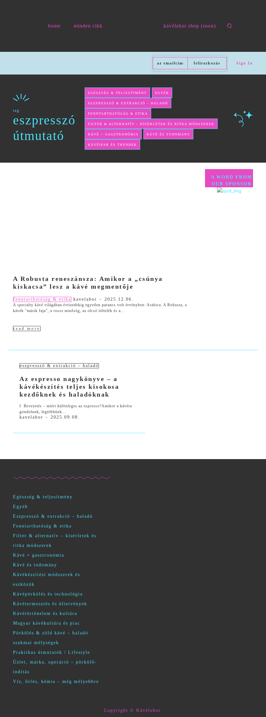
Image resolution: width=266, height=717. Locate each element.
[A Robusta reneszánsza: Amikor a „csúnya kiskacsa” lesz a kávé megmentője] (106, 215)
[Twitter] (59, 469)
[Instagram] (30, 469)
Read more (26, 328)
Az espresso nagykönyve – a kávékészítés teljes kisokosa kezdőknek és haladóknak (69, 386)
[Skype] (44, 469)
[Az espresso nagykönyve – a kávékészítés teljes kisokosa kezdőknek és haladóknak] (199, 384)
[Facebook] (15, 469)
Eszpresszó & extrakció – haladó (59, 365)
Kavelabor (85, 299)
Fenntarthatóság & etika (42, 299)
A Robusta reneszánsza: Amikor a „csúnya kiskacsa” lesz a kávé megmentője (88, 282)
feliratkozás (207, 63)
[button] (229, 25)
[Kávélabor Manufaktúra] (133, 25)
